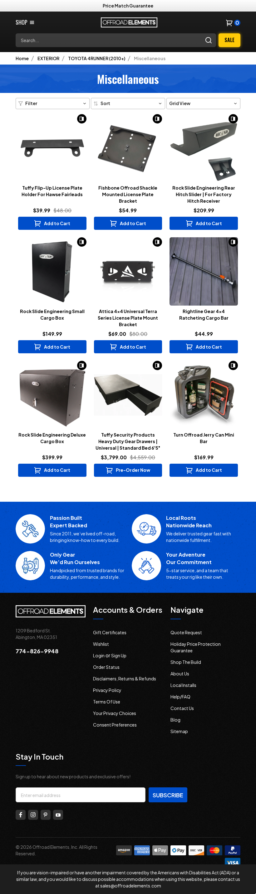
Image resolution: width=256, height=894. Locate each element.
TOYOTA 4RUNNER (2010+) (96, 58)
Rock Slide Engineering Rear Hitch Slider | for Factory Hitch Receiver (203, 194)
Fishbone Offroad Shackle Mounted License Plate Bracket (127, 194)
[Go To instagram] (33, 815)
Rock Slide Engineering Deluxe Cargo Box (52, 438)
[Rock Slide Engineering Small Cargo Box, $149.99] (52, 271)
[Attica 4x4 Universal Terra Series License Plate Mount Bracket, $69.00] (128, 271)
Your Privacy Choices (114, 713)
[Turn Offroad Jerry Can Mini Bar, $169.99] (204, 395)
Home (22, 58)
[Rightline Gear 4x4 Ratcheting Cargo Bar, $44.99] (204, 271)
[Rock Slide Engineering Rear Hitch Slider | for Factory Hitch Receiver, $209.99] (204, 148)
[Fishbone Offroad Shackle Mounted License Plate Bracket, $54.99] (128, 148)
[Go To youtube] (58, 815)
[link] (25, 22)
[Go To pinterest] (46, 815)
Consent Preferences (115, 724)
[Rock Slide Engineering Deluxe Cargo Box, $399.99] (52, 395)
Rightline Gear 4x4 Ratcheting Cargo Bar (204, 314)
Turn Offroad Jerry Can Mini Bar (203, 438)
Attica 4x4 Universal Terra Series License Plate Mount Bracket (128, 317)
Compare (81, 118)
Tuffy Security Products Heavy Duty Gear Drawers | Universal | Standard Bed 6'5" (128, 441)
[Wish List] (53, 121)
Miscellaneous (149, 58)
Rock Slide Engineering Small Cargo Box (52, 314)
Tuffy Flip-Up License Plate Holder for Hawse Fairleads (52, 191)
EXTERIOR (48, 58)
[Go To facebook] (21, 815)
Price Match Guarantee (128, 5)
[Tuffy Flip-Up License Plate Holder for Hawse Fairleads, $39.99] (52, 148)
